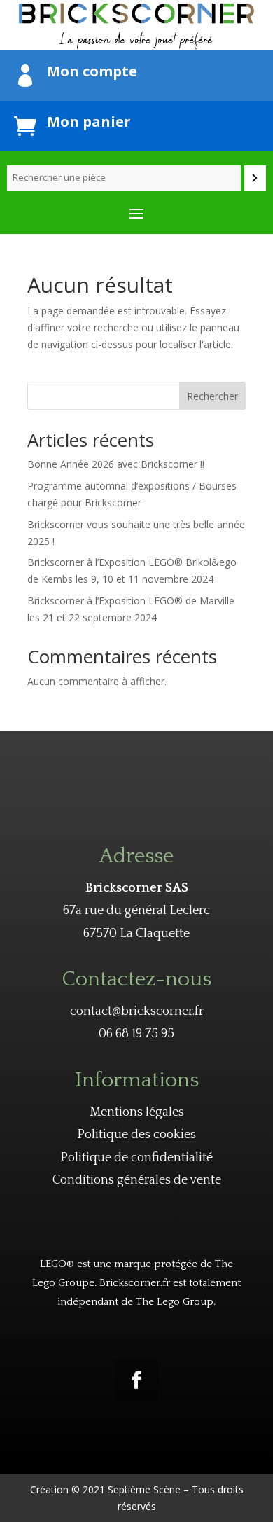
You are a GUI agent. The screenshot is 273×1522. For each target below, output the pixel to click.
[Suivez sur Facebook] (136, 1380)
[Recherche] (255, 178)
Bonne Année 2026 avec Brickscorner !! (115, 464)
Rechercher (212, 396)
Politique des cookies (136, 1135)
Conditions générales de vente (136, 1180)
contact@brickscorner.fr (137, 1011)
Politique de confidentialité (136, 1158)
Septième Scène (144, 1489)
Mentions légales (137, 1112)
